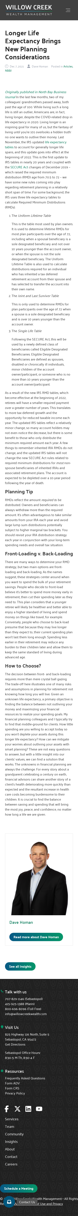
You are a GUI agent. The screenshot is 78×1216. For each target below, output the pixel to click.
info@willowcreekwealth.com (26, 1014)
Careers (11, 1163)
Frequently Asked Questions (25, 1078)
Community (14, 1133)
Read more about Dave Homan (36, 937)
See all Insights (20, 966)
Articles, (68, 66)
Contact (11, 1156)
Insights (11, 1141)
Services (12, 1118)
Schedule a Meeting (18, 1188)
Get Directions (15, 1044)
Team (9, 1126)
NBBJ (8, 70)
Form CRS (12, 1088)
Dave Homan (21, 921)
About (10, 1148)
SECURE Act (19, 167)
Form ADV (12, 1083)
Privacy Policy (15, 1093)
